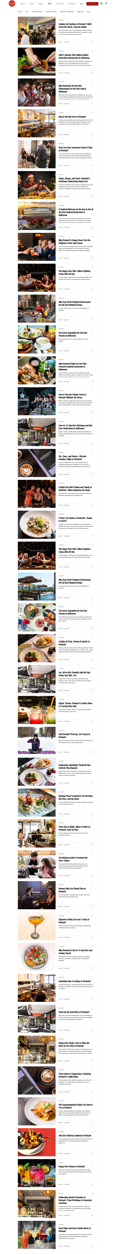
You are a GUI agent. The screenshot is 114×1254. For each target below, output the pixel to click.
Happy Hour (80, 11)
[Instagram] (101, 3)
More (88, 11)
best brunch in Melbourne (67, 11)
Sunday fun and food (51, 11)
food (27, 11)
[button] (49, 3)
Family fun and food (37, 11)
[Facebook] (106, 3)
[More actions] (93, 20)
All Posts (20, 11)
